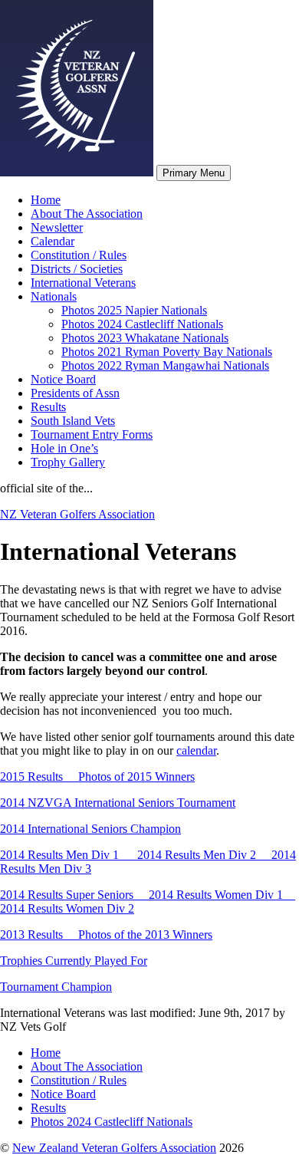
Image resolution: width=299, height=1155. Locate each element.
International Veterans (83, 282)
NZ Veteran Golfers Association (77, 514)
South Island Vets (73, 420)
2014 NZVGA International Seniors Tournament (117, 802)
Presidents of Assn (75, 393)
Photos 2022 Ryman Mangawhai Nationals (165, 365)
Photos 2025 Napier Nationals (134, 310)
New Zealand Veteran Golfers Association (114, 1147)
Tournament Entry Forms (92, 434)
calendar (196, 750)
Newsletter (57, 227)
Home (46, 199)
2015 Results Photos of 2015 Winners (97, 776)
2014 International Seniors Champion (90, 828)
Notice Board (63, 379)
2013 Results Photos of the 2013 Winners (106, 934)
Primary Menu (194, 173)
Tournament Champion (56, 986)
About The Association (87, 213)
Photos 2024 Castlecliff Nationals (142, 324)
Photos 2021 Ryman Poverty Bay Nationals (166, 351)
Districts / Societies (77, 268)
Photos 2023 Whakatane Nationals (144, 337)
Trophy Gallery (68, 462)
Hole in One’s (64, 448)
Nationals (54, 296)
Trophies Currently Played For (73, 960)
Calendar (52, 241)
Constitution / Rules (79, 255)
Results (48, 406)
